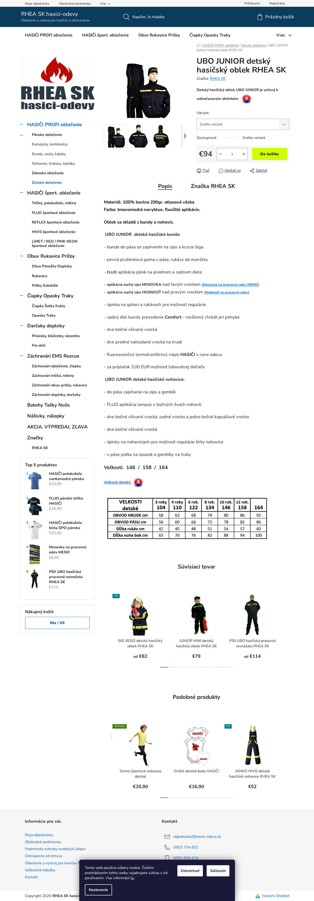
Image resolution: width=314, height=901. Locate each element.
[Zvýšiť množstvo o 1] (243, 154)
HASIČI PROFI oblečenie (54, 124)
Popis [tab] (165, 186)
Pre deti (38, 345)
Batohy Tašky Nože (48, 405)
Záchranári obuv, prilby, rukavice (59, 385)
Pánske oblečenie (47, 134)
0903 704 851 (185, 847)
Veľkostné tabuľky (40, 870)
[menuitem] (48, 35)
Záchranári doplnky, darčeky (56, 394)
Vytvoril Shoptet (275, 895)
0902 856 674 (185, 858)
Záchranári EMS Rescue (53, 356)
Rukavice (39, 276)
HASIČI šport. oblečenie (53, 193)
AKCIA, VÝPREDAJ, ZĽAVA (57, 427)
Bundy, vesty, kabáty (49, 154)
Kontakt (31, 877)
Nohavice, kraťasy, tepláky (53, 163)
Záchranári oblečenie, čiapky (56, 366)
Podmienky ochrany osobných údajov (55, 849)
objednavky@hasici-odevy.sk (197, 836)
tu (132, 878)
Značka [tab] (213, 186)
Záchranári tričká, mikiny (53, 375)
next (285, 629)
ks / (57, 622)
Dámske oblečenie (48, 173)
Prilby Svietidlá (45, 285)
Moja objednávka (37, 3)
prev (107, 629)
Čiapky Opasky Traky (50, 296)
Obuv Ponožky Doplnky (52, 266)
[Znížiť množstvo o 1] (220, 154)
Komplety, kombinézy (50, 144)
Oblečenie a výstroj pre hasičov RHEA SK (59, 863)
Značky (35, 437)
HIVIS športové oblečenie (54, 231)
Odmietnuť (190, 870)
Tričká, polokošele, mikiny (54, 203)
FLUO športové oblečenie (54, 212)
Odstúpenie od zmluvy (43, 855)
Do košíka (269, 154)
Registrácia (277, 3)
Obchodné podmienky (75, 3)
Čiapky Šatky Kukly (48, 306)
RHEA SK (218, 78)
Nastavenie (98, 889)
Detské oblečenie (47, 182)
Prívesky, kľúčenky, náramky (56, 336)
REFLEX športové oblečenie (55, 222)
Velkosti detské (118, 482)
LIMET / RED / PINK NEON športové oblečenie (54, 243)
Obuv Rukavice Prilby (51, 256)
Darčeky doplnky (46, 325)
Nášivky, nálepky (45, 416)
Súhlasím (218, 870)
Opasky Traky (44, 315)
